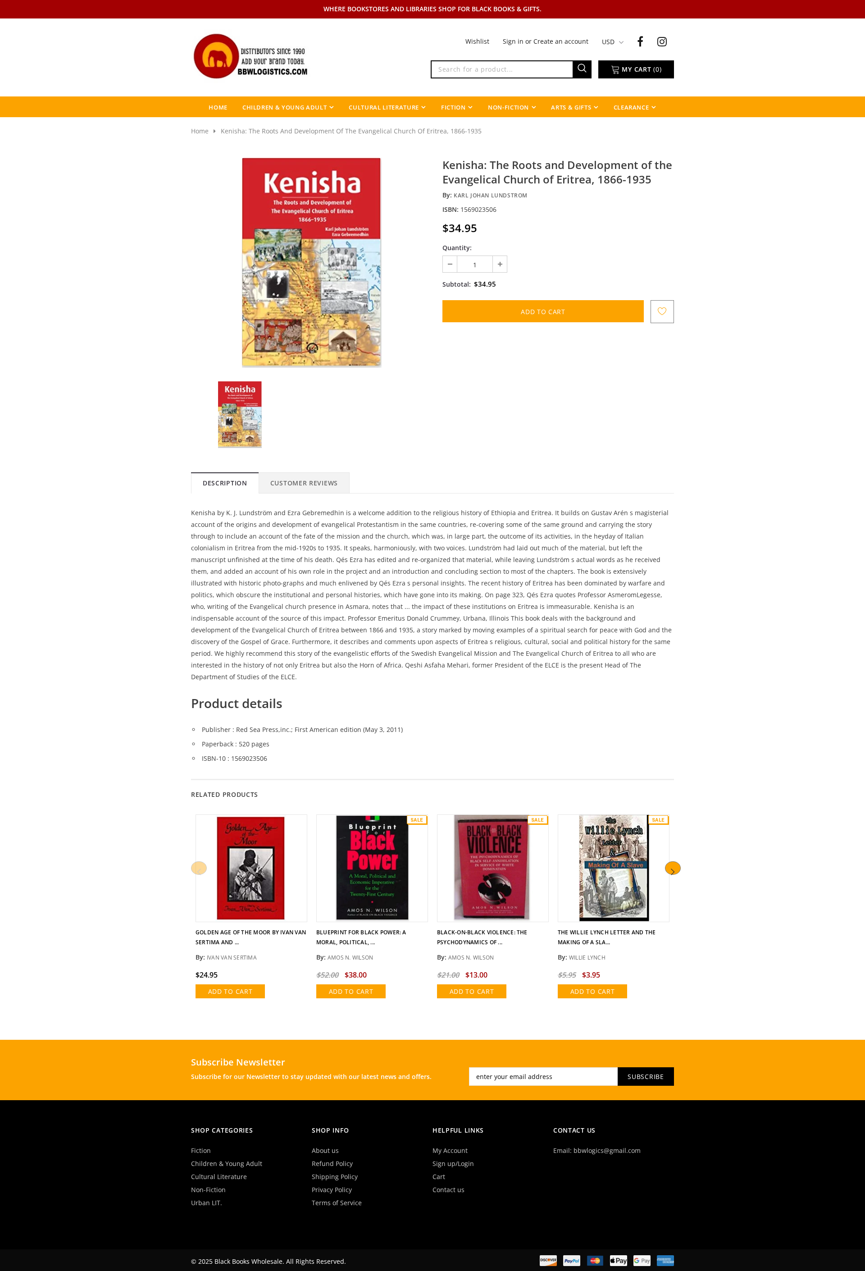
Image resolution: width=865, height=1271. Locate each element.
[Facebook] (640, 41)
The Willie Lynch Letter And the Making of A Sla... (607, 937)
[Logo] (251, 55)
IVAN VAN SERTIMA (232, 957)
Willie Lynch (587, 957)
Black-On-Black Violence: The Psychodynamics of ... (482, 937)
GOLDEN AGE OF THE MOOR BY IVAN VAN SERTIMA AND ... (251, 937)
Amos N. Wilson (350, 957)
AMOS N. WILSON (471, 957)
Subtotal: (456, 284)
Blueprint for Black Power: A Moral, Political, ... (361, 937)
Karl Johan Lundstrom (491, 195)
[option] (311, 263)
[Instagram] (662, 41)
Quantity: (457, 247)
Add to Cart (230, 991)
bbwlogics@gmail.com (607, 1150)
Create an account (560, 41)
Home (200, 131)
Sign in (514, 41)
